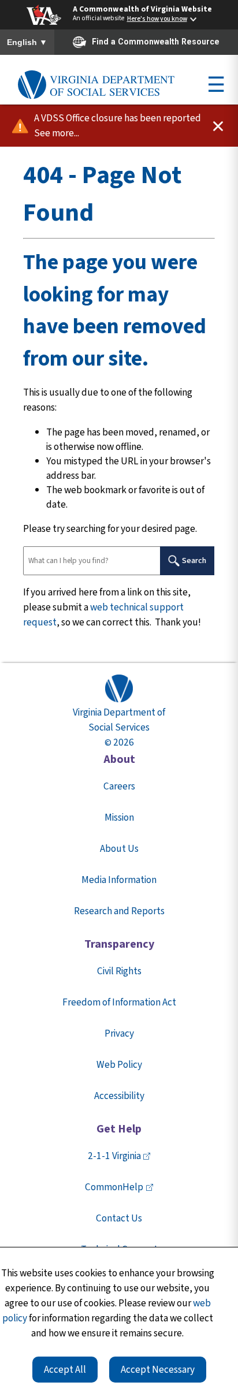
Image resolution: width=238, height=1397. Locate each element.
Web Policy (119, 1064)
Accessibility (119, 1096)
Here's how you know (157, 19)
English (27, 43)
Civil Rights (119, 971)
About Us (119, 848)
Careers (119, 786)
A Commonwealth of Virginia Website (142, 8)
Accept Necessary (158, 1369)
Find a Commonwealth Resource (156, 41)
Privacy (119, 1033)
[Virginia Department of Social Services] (96, 85)
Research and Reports (119, 911)
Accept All (65, 1369)
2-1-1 (114, 1156)
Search (194, 560)
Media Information (119, 880)
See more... (56, 133)
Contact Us (119, 1218)
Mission (119, 817)
